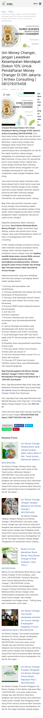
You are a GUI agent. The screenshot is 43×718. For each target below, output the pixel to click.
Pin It (16, 429)
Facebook (20, 425)
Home (4, 12)
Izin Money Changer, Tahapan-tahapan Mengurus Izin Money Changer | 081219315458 (31, 506)
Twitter (29, 425)
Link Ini (8, 390)
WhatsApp (7, 429)
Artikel (10, 12)
